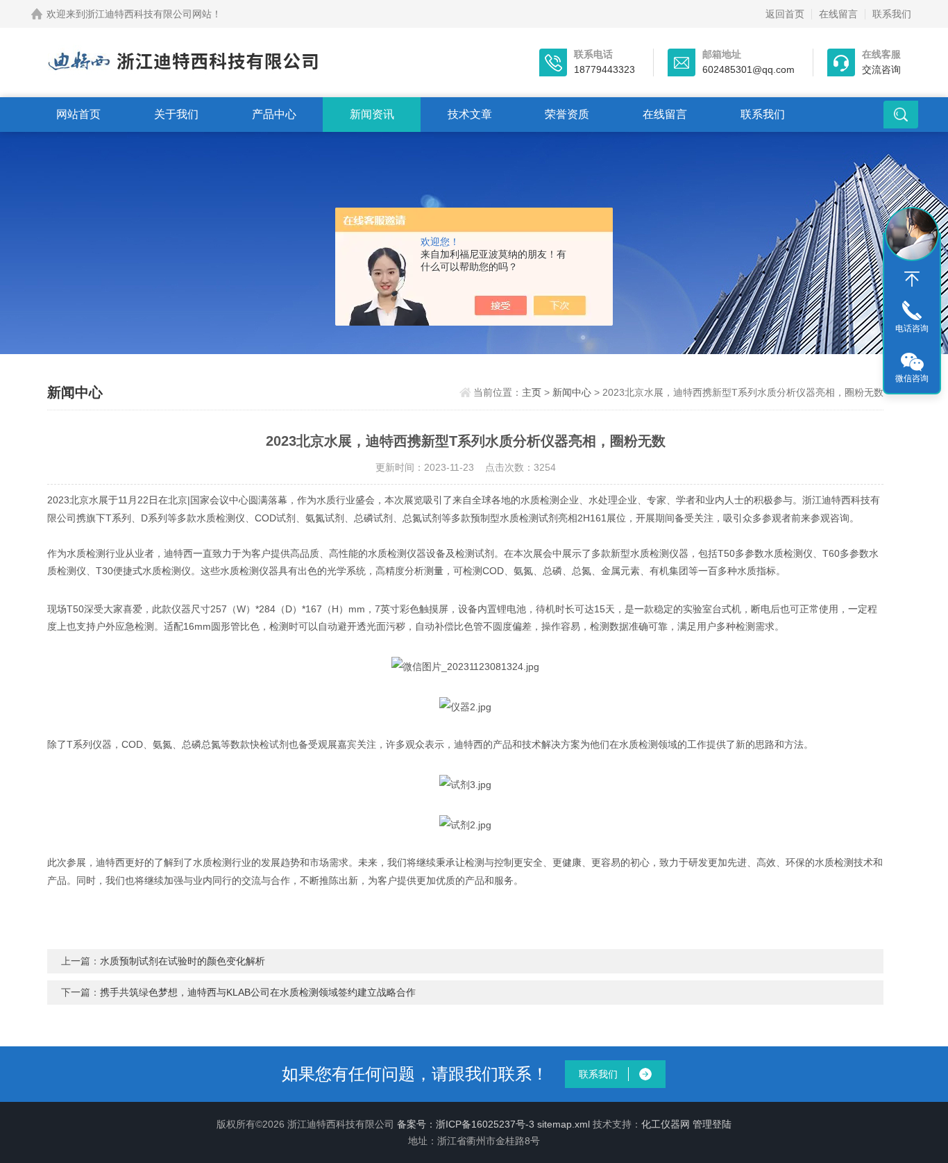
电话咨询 (912, 328)
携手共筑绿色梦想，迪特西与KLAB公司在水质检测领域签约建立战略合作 (258, 992)
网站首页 (78, 114)
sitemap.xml (563, 1124)
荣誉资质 (567, 114)
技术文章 (470, 114)
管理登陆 (712, 1124)
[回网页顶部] (912, 279)
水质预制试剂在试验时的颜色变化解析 (182, 961)
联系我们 (891, 13)
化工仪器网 (665, 1124)
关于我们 (176, 114)
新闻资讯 (372, 114)
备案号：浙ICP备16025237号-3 (465, 1124)
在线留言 (838, 13)
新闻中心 (571, 392)
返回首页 (784, 13)
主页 (531, 392)
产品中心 (274, 114)
